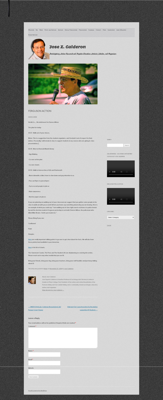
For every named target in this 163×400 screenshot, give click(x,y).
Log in (109, 225)
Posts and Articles (50, 30)
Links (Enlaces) (121, 30)
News (41, 30)
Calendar (91, 30)
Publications (83, 30)
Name (31, 351)
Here (30, 239)
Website (31, 368)
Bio (37, 30)
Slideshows (111, 30)
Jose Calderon (68, 269)
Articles (60, 30)
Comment (32, 326)
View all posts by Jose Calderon (53, 290)
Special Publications (71, 30)
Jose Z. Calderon (68, 46)
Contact (98, 30)
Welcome (31, 30)
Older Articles (32, 35)
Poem (104, 30)
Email (30, 359)
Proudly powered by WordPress (37, 390)
